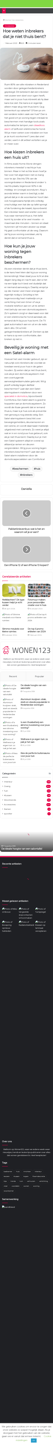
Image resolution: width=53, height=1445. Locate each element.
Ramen (7, 809)
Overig (7, 786)
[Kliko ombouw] (10, 911)
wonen (26, 1186)
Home (8, 20)
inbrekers (27, 475)
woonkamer (9, 1191)
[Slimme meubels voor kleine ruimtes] (13, 619)
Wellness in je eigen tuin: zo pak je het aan (34, 740)
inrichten (27, 1171)
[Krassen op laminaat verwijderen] (43, 1027)
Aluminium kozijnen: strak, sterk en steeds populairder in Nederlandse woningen (35, 702)
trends (13, 1181)
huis (37, 468)
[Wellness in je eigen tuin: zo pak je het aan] (11, 744)
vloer (6, 1186)
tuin (21, 1181)
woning (36, 1186)
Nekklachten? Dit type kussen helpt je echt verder (13, 602)
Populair (39, 676)
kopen (26, 1176)
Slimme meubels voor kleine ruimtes (13, 630)
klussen (17, 1176)
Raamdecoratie (39, 1176)
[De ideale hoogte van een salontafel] (11, 690)
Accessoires (17, 20)
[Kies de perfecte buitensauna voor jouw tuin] (11, 758)
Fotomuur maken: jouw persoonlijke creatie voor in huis (37, 602)
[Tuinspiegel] (43, 911)
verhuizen (31, 1181)
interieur (38, 1171)
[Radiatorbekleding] (26, 925)
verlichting (43, 1181)
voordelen (16, 1186)
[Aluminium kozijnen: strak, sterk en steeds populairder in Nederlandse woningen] (11, 708)
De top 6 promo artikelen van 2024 (37, 630)
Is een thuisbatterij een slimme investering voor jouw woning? (35, 725)
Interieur (8, 782)
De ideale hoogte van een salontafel (21, 848)
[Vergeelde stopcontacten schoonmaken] (26, 913)
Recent (13, 676)
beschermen (21, 468)
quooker (8, 813)
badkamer (8, 1171)
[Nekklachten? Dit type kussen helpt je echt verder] (13, 590)
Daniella (26, 489)
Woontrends (10, 800)
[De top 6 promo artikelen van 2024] (39, 619)
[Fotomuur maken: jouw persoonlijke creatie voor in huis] (39, 590)
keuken (7, 1176)
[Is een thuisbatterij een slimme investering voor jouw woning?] (11, 728)
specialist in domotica (15, 396)
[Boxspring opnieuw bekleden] (10, 927)
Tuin (6, 791)
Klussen (8, 795)
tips (5, 1181)
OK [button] (34, 1440)
